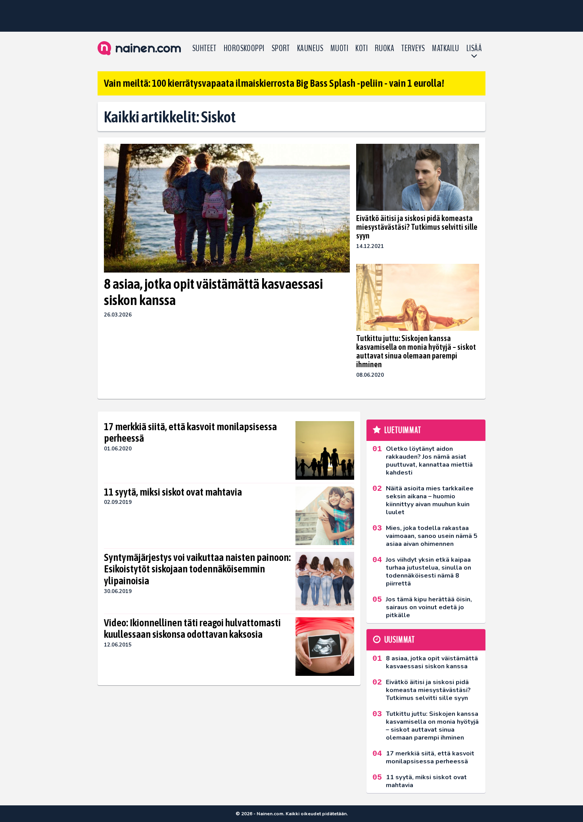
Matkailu (445, 48)
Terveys (413, 48)
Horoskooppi (244, 48)
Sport (281, 48)
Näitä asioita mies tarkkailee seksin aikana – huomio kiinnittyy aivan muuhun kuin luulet (430, 500)
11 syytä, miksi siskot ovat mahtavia (173, 492)
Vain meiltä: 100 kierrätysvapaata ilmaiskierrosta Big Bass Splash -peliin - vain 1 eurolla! (274, 83)
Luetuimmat (402, 430)
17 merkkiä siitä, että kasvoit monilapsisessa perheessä (190, 432)
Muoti (339, 48)
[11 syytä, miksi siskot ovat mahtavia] (325, 515)
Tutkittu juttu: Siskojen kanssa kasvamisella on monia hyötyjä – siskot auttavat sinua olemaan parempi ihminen (416, 351)
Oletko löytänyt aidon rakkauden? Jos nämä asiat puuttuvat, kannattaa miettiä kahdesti (429, 460)
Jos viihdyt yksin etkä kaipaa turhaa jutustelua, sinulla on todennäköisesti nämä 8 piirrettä (428, 571)
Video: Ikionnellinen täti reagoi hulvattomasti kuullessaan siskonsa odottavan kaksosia (192, 629)
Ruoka (384, 48)
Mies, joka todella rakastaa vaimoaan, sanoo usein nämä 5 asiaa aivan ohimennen (432, 536)
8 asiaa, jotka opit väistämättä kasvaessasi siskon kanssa (213, 291)
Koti (361, 48)
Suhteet (204, 48)
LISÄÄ (474, 48)
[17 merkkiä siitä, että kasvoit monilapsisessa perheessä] (325, 450)
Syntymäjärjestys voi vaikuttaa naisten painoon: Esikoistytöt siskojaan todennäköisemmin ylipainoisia (197, 569)
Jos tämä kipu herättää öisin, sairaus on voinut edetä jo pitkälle (429, 607)
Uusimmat (399, 640)
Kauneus (310, 48)
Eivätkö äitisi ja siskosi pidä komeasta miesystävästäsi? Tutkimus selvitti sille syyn (417, 227)
